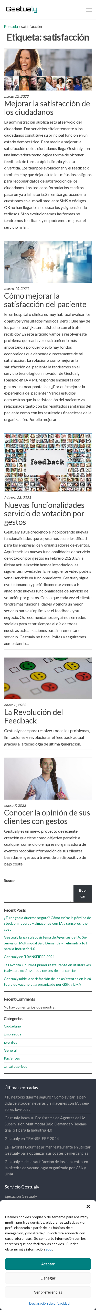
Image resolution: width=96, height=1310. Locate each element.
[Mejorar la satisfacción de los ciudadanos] (48, 69)
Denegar (48, 1278)
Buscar (9, 880)
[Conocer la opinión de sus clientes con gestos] (48, 778)
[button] (88, 1206)
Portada (11, 26)
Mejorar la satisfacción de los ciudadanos (47, 107)
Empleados (12, 1034)
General (10, 1050)
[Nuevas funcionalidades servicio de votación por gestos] (48, 462)
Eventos (10, 1042)
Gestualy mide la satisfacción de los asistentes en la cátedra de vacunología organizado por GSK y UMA (46, 1167)
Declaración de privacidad (49, 1303)
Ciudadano (12, 1026)
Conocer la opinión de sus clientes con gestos (47, 816)
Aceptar (48, 1264)
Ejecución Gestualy (21, 1196)
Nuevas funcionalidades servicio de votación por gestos (44, 513)
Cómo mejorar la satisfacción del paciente (45, 300)
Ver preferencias (48, 1292)
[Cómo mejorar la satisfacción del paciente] (48, 261)
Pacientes (12, 1058)
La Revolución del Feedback (33, 716)
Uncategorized (15, 1066)
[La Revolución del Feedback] (48, 678)
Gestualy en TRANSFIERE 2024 (29, 956)
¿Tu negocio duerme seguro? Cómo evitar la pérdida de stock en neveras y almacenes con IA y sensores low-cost (47, 923)
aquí (49, 1249)
